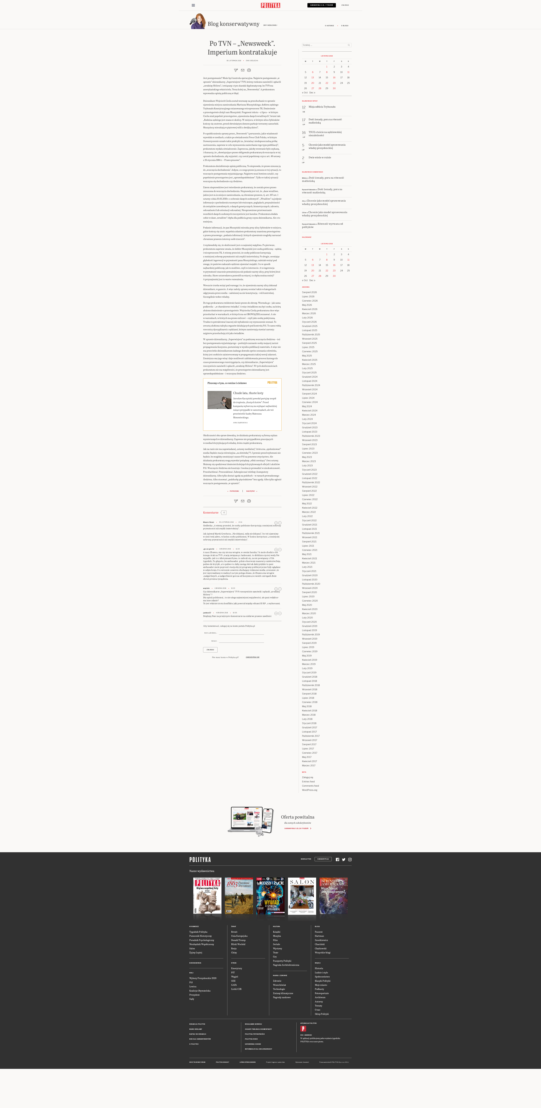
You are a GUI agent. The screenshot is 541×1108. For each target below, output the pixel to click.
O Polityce (194, 1044)
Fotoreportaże (322, 993)
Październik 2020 (311, 583)
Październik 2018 (311, 685)
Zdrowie (277, 980)
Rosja (234, 948)
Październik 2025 (311, 334)
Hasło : (214, 641)
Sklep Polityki (322, 1013)
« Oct (305, 92)
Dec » (312, 92)
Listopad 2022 (309, 478)
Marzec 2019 (309, 664)
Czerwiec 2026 (310, 300)
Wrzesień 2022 (309, 486)
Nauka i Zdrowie (280, 975)
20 (312, 83)
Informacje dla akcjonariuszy (258, 1049)
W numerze (194, 926)
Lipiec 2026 (308, 296)
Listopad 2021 (309, 528)
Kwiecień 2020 (310, 609)
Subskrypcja (323, 859)
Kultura (276, 926)
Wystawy (277, 948)
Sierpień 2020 (309, 592)
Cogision (274, 1062)
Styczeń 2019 (309, 672)
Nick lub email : (210, 633)
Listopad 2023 (309, 431)
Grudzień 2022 (309, 474)
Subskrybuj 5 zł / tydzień (321, 5)
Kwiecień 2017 (309, 761)
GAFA (234, 984)
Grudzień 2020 (310, 575)
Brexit (234, 931)
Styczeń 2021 (309, 571)
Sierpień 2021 (309, 541)
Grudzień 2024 (310, 376)
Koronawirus (195, 963)
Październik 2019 (311, 634)
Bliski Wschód (238, 944)
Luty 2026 (307, 317)
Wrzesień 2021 (309, 537)
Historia (319, 968)
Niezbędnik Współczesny (201, 944)
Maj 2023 (307, 457)
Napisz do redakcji (197, 1034)
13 (312, 77)
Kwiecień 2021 (309, 558)
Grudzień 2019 (309, 626)
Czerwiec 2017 (309, 752)
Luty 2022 (307, 516)
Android (308, 1035)
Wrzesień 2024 (310, 389)
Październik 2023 (311, 435)
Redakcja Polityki (197, 1024)
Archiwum (320, 997)
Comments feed (310, 785)
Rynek (234, 963)
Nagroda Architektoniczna (286, 964)
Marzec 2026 (309, 313)
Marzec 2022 (309, 512)
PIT (233, 972)
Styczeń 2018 (309, 723)
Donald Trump (238, 940)
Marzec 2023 (309, 461)
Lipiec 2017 (308, 748)
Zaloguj (345, 5)
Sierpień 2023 (309, 444)
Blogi (317, 926)
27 (312, 88)
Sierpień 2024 (309, 393)
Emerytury (236, 968)
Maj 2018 (307, 706)
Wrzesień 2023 (310, 440)
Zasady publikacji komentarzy (258, 1029)
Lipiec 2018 (308, 697)
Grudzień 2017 (309, 727)
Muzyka (277, 935)
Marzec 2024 (309, 414)
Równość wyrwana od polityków (322, 225)
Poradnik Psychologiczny (201, 940)
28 (320, 88)
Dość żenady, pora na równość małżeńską (323, 179)
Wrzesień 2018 (309, 689)
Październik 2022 (311, 482)
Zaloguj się (307, 777)
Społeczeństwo (322, 976)
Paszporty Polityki (282, 960)
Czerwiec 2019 (309, 651)
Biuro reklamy (195, 1029)
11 (348, 72)
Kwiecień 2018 (309, 710)
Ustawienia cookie (253, 1044)
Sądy (191, 998)
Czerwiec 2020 (310, 600)
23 (334, 83)
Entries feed (308, 781)
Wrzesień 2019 (309, 638)
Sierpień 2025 (309, 343)
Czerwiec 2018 (309, 702)
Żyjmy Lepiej (195, 952)
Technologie (279, 989)
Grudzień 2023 (310, 427)
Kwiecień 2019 (309, 659)
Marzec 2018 (309, 714)
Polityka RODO (251, 1039)
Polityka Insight (222, 1062)
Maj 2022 (307, 503)
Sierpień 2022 (309, 490)
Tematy (318, 1005)
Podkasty (319, 989)
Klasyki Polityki (323, 980)
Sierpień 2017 (309, 744)
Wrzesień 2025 (309, 338)
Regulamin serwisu (253, 1024)
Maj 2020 (307, 605)
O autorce (329, 26)
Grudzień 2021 (309, 524)
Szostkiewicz (321, 940)
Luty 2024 (307, 419)
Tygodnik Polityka (198, 931)
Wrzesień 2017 (309, 740)
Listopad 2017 (309, 731)
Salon (192, 948)
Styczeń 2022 (309, 520)
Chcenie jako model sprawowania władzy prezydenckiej (324, 202)
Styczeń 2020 (309, 621)
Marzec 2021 (308, 562)
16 (334, 77)
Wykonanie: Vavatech (302, 1062)
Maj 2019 (307, 655)
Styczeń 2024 (309, 423)
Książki (276, 931)
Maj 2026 (307, 305)
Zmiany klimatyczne (283, 993)
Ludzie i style (321, 972)
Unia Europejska (239, 935)
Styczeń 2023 (309, 469)
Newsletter (306, 859)
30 (334, 88)
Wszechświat (279, 984)
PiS (191, 982)
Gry (275, 956)
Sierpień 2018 (309, 693)
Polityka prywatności (255, 1034)
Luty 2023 (307, 465)
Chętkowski (321, 948)
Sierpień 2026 (309, 292)
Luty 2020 (307, 617)
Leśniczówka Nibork (248, 1062)
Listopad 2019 (309, 630)
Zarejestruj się (253, 657)
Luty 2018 (307, 719)
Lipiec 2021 (308, 545)
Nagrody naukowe (282, 997)
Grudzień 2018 (309, 676)
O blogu (344, 26)
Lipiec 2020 (308, 596)
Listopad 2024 (309, 381)
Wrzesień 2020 (310, 588)
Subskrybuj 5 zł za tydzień (296, 828)
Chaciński (320, 944)
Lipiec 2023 (308, 448)
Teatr (275, 952)
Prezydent (194, 994)
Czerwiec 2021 (309, 550)
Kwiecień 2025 (309, 359)
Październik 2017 (311, 735)
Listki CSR (236, 989)
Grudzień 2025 (309, 326)
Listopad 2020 (309, 579)
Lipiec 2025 (308, 347)
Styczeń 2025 (309, 372)
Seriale (276, 944)
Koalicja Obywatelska (199, 990)
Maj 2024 (307, 406)
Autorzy (319, 1001)
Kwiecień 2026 (309, 309)
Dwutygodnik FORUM (197, 1062)
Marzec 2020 (309, 613)
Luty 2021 (307, 566)
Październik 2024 (311, 385)
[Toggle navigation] (193, 5)
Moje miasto (321, 984)
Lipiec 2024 (308, 397)
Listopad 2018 (309, 681)
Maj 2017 (306, 757)
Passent (319, 931)
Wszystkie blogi (323, 952)
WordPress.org (309, 790)
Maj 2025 (307, 355)
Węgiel (234, 976)
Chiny (234, 952)
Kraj (191, 973)
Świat (233, 926)
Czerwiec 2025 (310, 351)
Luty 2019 (307, 668)
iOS (301, 1035)
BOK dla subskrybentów (200, 1039)
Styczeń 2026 (309, 321)
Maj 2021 (306, 554)
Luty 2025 (307, 368)
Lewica (192, 986)
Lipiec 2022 (308, 495)
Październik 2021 (311, 533)
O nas (317, 1009)
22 (327, 83)
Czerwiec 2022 (310, 499)
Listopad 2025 (309, 330)
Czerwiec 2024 (310, 402)
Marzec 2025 (309, 364)
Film (275, 940)
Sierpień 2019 (309, 643)
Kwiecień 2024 (309, 410)
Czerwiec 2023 (310, 452)
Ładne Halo (281, 1062)
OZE (233, 980)
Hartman (319, 935)
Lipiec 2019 (308, 647)
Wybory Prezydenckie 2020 (202, 978)
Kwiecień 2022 (309, 507)
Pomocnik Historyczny (200, 935)
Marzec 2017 (308, 765)
